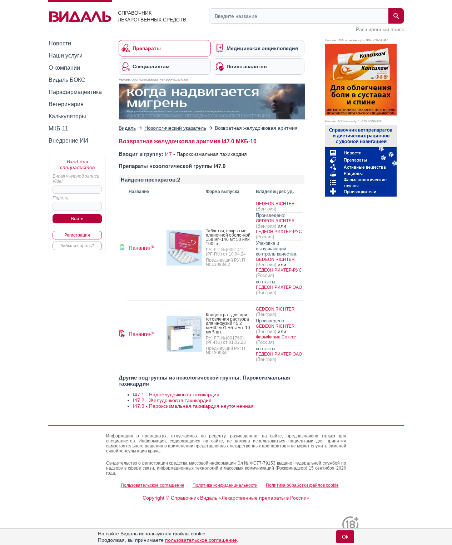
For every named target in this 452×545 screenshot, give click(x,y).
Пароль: (61, 197)
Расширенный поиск (380, 29)
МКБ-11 (58, 128)
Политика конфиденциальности (225, 485)
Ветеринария (66, 104)
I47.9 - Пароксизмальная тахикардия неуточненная (193, 406)
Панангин (141, 248)
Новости (60, 43)
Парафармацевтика (75, 92)
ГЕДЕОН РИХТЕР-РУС (279, 231)
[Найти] (396, 16)
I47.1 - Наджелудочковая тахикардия (176, 394)
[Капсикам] (361, 79)
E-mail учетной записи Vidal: (76, 179)
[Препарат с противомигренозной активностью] (212, 101)
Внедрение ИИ (68, 141)
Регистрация (77, 235)
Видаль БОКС (67, 80)
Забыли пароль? (77, 245)
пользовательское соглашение (201, 540)
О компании (64, 68)
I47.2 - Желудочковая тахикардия (172, 400)
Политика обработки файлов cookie (302, 485)
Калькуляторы (67, 116)
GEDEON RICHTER (275, 203)
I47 (168, 154)
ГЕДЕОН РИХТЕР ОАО (279, 287)
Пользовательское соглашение (152, 485)
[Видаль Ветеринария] (361, 161)
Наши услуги (66, 56)
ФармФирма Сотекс (276, 337)
